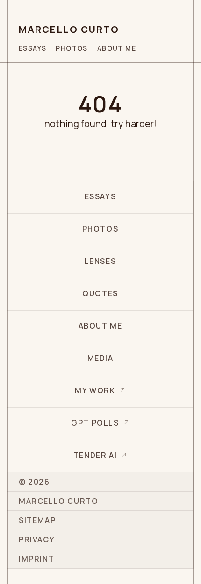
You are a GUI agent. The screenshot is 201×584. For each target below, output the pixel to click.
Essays (32, 48)
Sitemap (37, 520)
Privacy (37, 539)
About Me (116, 48)
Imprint (36, 559)
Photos (71, 48)
